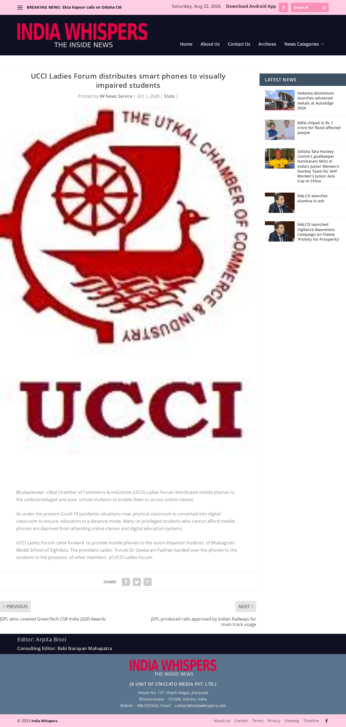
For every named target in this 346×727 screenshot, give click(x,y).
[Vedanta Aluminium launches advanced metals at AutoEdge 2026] (280, 100)
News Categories (301, 44)
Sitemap (291, 720)
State (169, 96)
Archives (267, 44)
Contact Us (239, 44)
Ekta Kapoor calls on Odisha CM (92, 7)
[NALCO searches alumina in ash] (280, 203)
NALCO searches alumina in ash (312, 198)
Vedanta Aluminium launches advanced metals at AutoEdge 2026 (315, 100)
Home (186, 44)
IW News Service (115, 96)
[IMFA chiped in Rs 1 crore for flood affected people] (280, 130)
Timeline (311, 720)
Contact (241, 720)
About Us (210, 44)
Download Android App (251, 6)
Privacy (274, 720)
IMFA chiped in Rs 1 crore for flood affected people (319, 127)
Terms (258, 720)
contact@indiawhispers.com (200, 705)
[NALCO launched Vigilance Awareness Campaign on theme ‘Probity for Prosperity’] (280, 231)
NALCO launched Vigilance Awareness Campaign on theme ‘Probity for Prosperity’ (318, 232)
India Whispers (44, 720)
